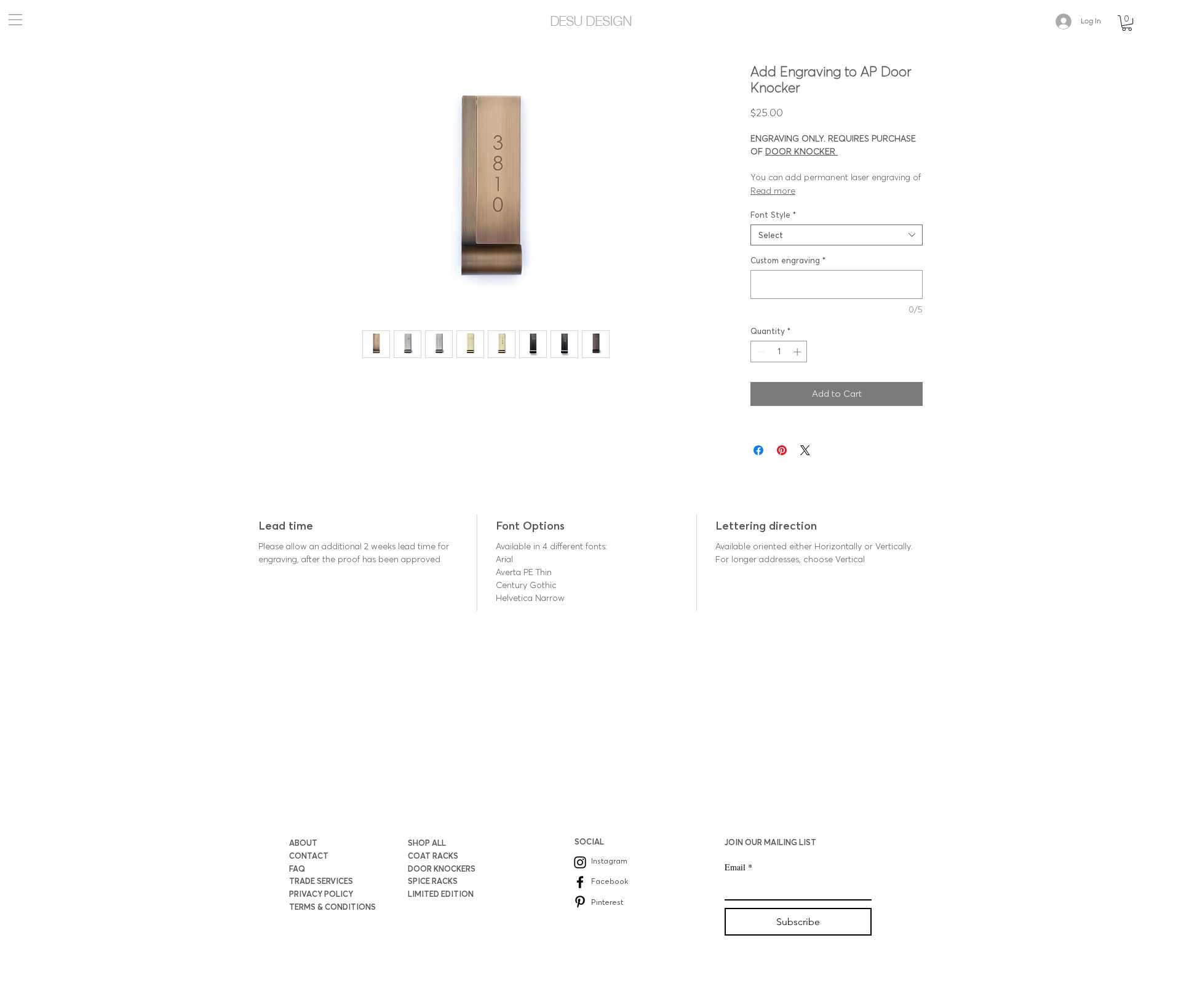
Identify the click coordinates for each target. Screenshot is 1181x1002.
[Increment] (798, 351)
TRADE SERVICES (321, 881)
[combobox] (836, 235)
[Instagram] (580, 862)
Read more (772, 190)
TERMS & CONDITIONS (332, 907)
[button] (14, 19)
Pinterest (607, 902)
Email (738, 867)
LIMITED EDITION (441, 894)
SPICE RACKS (433, 881)
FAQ (297, 868)
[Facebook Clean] (306, 978)
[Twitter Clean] (331, 978)
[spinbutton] (779, 351)
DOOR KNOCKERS (441, 868)
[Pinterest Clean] (355, 978)
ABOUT (303, 843)
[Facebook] (580, 882)
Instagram (609, 860)
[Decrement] (759, 351)
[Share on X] (805, 450)
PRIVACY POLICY (321, 894)
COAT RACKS (433, 856)
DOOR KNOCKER (801, 151)
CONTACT (308, 856)
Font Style (773, 215)
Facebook (609, 881)
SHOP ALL (427, 843)
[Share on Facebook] (758, 450)
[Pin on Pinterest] (781, 450)
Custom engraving (787, 260)
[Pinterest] (580, 902)
